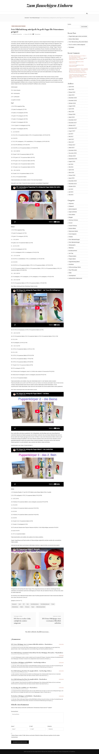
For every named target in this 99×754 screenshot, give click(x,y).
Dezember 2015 (73, 181)
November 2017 (73, 122)
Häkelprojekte (72, 245)
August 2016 (72, 161)
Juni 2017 (71, 134)
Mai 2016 (71, 167)
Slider (70, 272)
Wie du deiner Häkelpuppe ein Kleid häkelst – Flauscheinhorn (26, 696)
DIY (23, 604)
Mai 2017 (71, 136)
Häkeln (21, 606)
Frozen (53, 604)
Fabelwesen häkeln (73, 231)
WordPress (72, 751)
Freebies (71, 236)
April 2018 (71, 109)
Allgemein (71, 203)
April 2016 (71, 170)
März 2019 (71, 89)
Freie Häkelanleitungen (18, 26)
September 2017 (73, 128)
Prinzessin (27, 606)
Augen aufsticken (73, 212)
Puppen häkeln (72, 259)
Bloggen (71, 217)
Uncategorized (72, 275)
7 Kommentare (37, 34)
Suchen (69, 24)
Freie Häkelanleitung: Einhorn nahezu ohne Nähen (77, 77)
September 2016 (73, 158)
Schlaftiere (71, 264)
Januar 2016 (71, 178)
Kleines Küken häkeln (74, 39)
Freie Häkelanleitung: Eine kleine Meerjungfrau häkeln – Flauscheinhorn (29, 679)
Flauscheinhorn (72, 61)
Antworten (61, 644)
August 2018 (72, 106)
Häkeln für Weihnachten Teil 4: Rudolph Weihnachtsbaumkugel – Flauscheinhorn (78, 69)
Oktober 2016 (72, 156)
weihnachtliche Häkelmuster (75, 278)
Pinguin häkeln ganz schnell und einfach (78, 36)
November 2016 (73, 153)
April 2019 (71, 86)
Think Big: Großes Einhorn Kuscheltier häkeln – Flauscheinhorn (78, 75)
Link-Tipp (71, 253)
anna (20, 604)
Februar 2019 (72, 92)
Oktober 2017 (72, 125)
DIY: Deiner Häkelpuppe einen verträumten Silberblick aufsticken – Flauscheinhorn (31, 644)
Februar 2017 (72, 145)
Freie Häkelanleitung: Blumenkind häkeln (78, 42)
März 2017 (71, 142)
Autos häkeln (72, 214)
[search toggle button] (86, 13)
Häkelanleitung (15, 606)
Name (12, 726)
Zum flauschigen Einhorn (50, 5)
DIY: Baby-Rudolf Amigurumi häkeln (78, 58)
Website (49, 726)
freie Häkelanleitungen (45, 604)
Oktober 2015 (72, 186)
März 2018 (71, 111)
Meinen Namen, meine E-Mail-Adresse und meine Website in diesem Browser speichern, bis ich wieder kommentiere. (35, 736)
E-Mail (31, 726)
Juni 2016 (71, 164)
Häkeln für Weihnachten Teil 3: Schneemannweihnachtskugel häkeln (77, 71)
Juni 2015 (71, 192)
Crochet (70, 223)
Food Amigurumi (72, 234)
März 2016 (71, 172)
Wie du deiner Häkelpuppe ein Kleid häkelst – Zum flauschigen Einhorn (28, 662)
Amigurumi (14, 604)
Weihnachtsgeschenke (40, 606)
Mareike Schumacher (17, 34)
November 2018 (73, 100)
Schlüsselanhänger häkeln (75, 267)
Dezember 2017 (73, 120)
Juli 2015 (71, 189)
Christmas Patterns (73, 220)
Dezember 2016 (73, 150)
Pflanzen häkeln (72, 256)
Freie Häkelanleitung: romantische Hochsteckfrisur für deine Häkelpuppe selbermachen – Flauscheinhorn (37, 652)
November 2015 (73, 183)
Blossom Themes (58, 751)
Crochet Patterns (73, 225)
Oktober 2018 (72, 103)
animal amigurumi (73, 209)
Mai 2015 (71, 194)
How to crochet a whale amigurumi (77, 44)
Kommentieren (14, 711)
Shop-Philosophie (73, 270)
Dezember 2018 (73, 98)
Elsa (27, 604)
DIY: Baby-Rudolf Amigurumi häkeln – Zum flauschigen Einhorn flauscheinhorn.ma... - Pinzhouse (78, 57)
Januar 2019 (71, 95)
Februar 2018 (72, 114)
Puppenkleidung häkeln (74, 261)
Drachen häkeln (72, 228)
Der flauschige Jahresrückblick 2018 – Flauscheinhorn (24, 687)
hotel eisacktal (72, 65)
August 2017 (72, 131)
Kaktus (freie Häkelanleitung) (76, 62)
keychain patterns (73, 250)
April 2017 (71, 139)
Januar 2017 (71, 147)
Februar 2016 (72, 175)
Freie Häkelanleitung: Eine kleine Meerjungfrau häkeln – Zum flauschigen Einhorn (31, 671)
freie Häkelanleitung (34, 604)
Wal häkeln (71, 47)
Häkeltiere (71, 248)
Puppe (33, 606)
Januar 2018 (71, 117)
